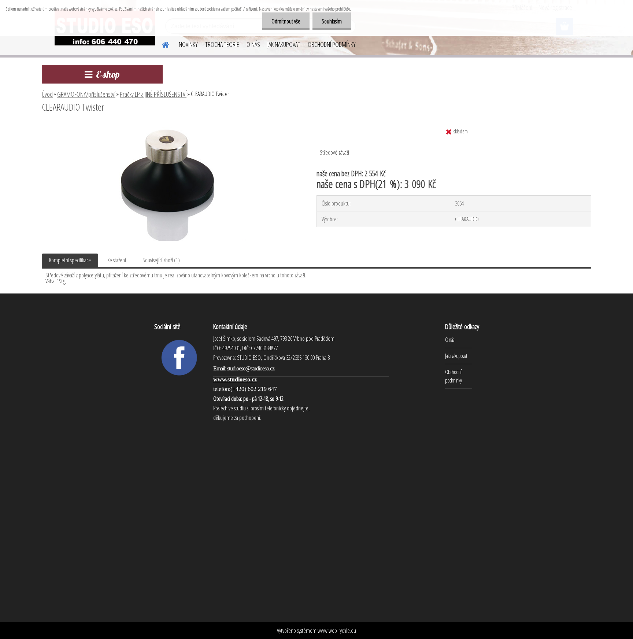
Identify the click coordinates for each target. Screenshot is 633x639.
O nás (449, 340)
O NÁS (253, 44)
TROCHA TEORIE (222, 44)
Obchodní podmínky (453, 376)
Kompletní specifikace (70, 260)
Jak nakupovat (456, 356)
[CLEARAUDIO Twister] (169, 127)
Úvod (47, 94)
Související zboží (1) (161, 260)
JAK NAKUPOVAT (283, 44)
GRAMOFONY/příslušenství (86, 94)
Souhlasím (332, 21)
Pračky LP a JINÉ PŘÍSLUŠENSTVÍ (153, 94)
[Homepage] (161, 43)
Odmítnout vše (285, 21)
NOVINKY (188, 44)
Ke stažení (116, 260)
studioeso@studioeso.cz (250, 368)
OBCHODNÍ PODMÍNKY (332, 44)
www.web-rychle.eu (337, 631)
